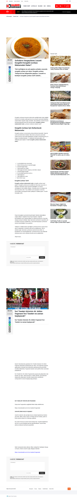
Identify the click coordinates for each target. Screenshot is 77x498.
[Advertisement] (38, 27)
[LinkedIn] (10, 72)
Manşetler (11, 1)
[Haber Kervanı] (13, 6)
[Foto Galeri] (70, 1)
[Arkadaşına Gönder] (10, 76)
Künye (35, 488)
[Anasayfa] (7, 1)
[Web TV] (67, 1)
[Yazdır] (10, 78)
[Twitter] (10, 69)
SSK (45, 6)
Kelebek (40, 6)
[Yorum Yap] (10, 81)
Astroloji (34, 6)
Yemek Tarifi (26, 6)
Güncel (49, 6)
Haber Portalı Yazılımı (12, 496)
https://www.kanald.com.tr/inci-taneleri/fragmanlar (27, 452)
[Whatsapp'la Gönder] (10, 74)
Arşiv (22, 1)
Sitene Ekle (26, 1)
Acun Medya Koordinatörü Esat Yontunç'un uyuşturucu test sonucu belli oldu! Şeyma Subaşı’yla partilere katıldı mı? (38, 12)
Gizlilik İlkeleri (45, 488)
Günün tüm (66, 11)
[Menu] (57, 6)
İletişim (39, 488)
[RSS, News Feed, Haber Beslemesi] (69, 489)
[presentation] (10, 12)
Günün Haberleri (17, 1)
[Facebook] (10, 67)
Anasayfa (31, 488)
